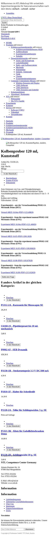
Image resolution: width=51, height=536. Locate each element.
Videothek (15, 112)
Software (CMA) (17, 110)
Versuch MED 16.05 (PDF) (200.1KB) (16, 236)
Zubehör (19, 56)
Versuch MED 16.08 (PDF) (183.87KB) (17, 260)
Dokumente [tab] (10, 183)
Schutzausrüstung (18, 92)
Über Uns (10, 504)
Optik (18, 74)
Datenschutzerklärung (14, 508)
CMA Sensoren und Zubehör (27, 90)
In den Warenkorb (9, 174)
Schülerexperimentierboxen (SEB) (29, 49)
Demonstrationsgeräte (19, 58)
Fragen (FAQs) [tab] (12, 180)
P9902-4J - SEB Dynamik (14, 349)
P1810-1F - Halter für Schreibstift (18, 391)
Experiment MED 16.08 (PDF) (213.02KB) (18, 272)
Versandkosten (16, 114)
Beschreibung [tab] (11, 178)
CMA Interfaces (22, 87)
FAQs (8, 511)
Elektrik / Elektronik (24, 72)
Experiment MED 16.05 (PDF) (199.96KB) (18, 248)
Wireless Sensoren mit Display (28, 83)
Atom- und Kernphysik (25, 61)
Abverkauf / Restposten (20, 94)
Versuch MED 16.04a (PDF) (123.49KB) (17, 212)
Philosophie (15, 99)
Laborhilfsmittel (22, 63)
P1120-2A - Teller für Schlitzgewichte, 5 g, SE (24, 410)
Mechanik (20, 67)
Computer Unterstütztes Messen (23, 81)
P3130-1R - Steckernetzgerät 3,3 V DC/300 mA (25, 370)
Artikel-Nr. (5, 162)
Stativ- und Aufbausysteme (26, 65)
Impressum (10, 506)
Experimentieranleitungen (26, 54)
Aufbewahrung (22, 52)
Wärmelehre (20, 70)
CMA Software (22, 85)
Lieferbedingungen (13, 499)
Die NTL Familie (17, 101)
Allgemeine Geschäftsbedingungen (19, 502)
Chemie (19, 76)
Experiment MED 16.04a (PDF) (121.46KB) (18, 224)
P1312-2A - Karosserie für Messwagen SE (22, 305)
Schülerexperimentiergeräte (21, 47)
